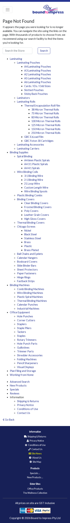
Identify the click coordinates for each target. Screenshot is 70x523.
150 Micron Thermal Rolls (45, 129)
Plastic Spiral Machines (30, 296)
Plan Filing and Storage (23, 370)
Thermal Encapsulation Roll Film (42, 105)
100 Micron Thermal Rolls (45, 121)
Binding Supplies (19, 152)
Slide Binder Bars (26, 265)
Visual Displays (25, 367)
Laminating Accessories (30, 144)
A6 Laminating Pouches (37, 82)
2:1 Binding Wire (33, 179)
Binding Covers (25, 199)
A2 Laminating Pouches (37, 74)
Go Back (9, 419)
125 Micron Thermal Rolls (45, 125)
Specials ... (35, 473)
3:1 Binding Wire (33, 175)
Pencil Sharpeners (27, 363)
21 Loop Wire (32, 183)
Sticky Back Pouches (36, 93)
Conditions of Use (27, 408)
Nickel (27, 230)
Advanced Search (20, 381)
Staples (21, 335)
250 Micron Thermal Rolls (45, 132)
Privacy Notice (25, 405)
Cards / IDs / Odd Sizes (37, 86)
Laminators (23, 97)
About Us (36, 457)
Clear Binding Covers (36, 203)
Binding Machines (20, 285)
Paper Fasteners (26, 273)
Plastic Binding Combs (29, 195)
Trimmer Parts (25, 351)
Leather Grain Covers (36, 214)
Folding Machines (27, 359)
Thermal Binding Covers (31, 222)
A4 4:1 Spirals (32, 168)
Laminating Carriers (28, 148)
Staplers (22, 324)
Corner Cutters (26, 320)
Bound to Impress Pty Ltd (45, 518)
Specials (14, 389)
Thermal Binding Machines (32, 300)
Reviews (14, 393)
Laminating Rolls (26, 101)
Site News (37, 453)
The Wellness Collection (35, 492)
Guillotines (23, 347)
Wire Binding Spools (35, 191)
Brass (27, 242)
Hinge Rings (24, 277)
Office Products (35, 488)
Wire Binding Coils (27, 171)
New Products (18, 385)
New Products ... (35, 477)
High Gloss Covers (35, 218)
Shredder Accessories (30, 355)
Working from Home (22, 374)
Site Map (36, 461)
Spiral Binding (24, 156)
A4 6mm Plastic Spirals (37, 160)
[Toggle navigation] (7, 9)
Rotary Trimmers (26, 339)
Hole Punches (25, 316)
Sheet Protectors (27, 269)
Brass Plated (31, 250)
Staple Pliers (24, 328)
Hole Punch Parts (27, 343)
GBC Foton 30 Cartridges (38, 140)
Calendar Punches (27, 304)
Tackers (21, 331)
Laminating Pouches (28, 62)
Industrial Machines (28, 308)
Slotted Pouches (34, 90)
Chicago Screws (26, 226)
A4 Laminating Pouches (37, 66)
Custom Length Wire (36, 187)
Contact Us (23, 412)
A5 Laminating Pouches (37, 78)
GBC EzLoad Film (33, 136)
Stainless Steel (32, 238)
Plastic (28, 246)
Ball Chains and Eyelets (30, 253)
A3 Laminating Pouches (37, 70)
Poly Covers (31, 210)
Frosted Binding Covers (38, 207)
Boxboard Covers (27, 261)
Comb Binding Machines (30, 289)
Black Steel (30, 234)
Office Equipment (20, 312)
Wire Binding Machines (30, 292)
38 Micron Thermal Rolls (45, 109)
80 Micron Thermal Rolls (45, 117)
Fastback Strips (26, 281)
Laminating (16, 58)
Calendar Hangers (27, 257)
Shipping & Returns (28, 401)
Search (44, 50)
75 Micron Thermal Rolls (45, 113)
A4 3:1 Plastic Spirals (36, 164)
